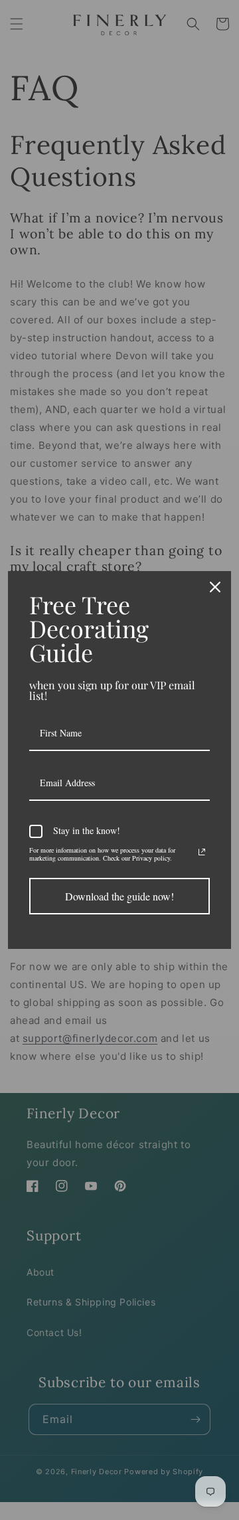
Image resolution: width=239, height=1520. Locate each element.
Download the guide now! (119, 896)
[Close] (215, 587)
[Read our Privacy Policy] (202, 852)
